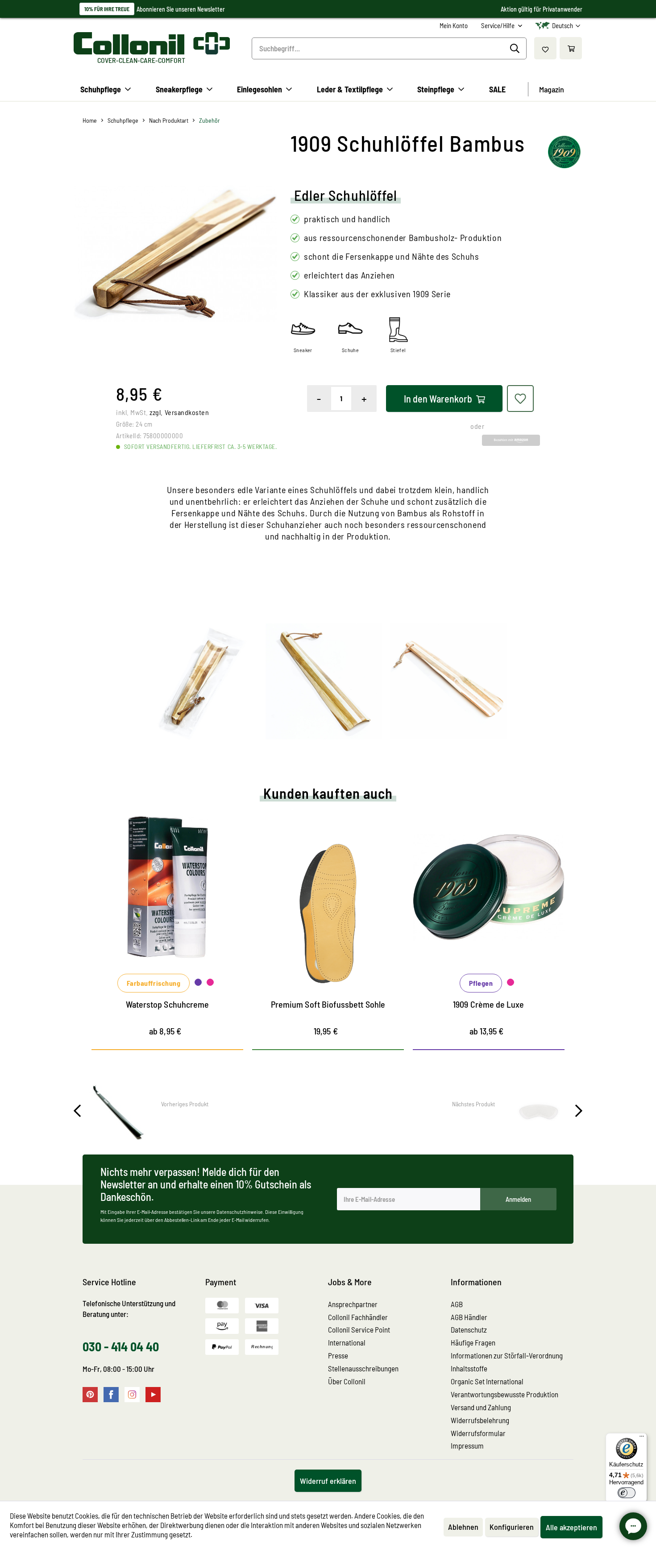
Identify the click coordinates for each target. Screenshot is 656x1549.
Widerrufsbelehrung (480, 1420)
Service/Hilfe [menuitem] (498, 25)
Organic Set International (487, 1381)
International (346, 1342)
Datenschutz (469, 1329)
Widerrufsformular (478, 1433)
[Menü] (641, 1438)
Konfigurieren (512, 1527)
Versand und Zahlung (481, 1407)
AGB (457, 1304)
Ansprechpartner (353, 1304)
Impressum (467, 1445)
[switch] (626, 1492)
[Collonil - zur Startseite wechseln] (152, 43)
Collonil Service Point (359, 1329)
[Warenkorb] (571, 48)
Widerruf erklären (328, 1481)
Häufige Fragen (473, 1342)
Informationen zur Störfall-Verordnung (507, 1355)
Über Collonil (346, 1381)
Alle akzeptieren (571, 1527)
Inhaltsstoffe (469, 1368)
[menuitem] (453, 25)
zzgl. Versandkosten (179, 412)
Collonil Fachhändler (358, 1316)
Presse (338, 1355)
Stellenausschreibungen (363, 1368)
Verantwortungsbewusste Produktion (504, 1394)
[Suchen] (516, 48)
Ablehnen (463, 1527)
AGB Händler (469, 1316)
